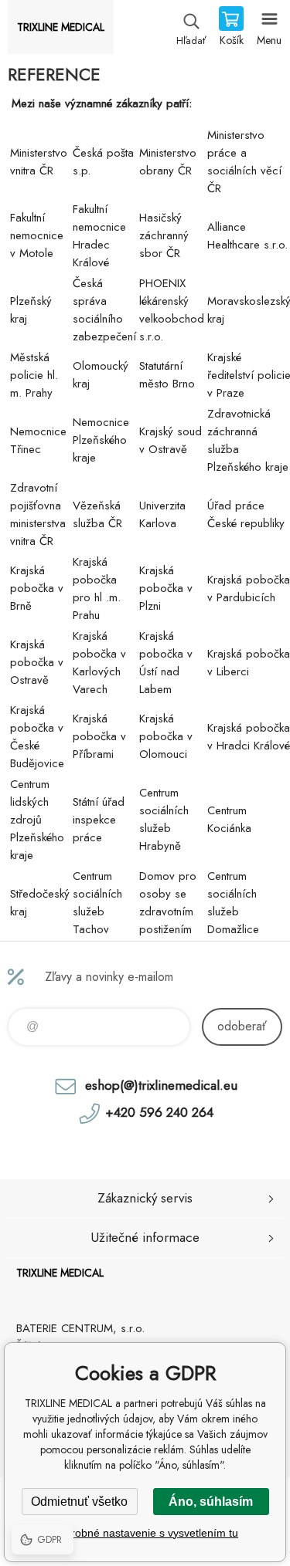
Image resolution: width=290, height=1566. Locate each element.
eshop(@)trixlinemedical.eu (161, 1085)
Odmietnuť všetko (79, 1501)
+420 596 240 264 (159, 1112)
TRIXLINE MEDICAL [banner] (60, 27)
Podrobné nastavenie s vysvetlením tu (145, 1533)
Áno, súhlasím (211, 1501)
